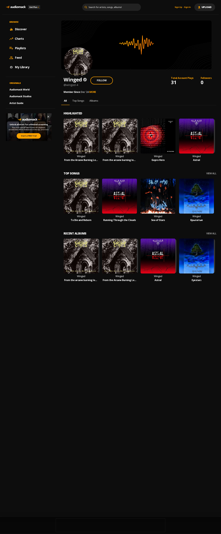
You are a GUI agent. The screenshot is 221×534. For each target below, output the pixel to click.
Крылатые (196, 220)
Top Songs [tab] (78, 100)
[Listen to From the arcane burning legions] (119, 136)
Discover (21, 29)
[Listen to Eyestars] (196, 256)
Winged (81, 156)
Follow (101, 80)
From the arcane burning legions (119, 160)
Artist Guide (16, 103)
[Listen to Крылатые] (196, 196)
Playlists (20, 48)
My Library (22, 67)
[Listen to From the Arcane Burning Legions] (81, 136)
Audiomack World (19, 89)
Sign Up (178, 7)
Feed (18, 58)
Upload (207, 7)
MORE (92, 92)
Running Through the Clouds (119, 220)
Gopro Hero (158, 160)
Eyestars (196, 280)
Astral (196, 160)
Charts (19, 39)
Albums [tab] (93, 100)
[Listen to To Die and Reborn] (81, 196)
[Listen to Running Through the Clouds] (119, 196)
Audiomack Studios (20, 96)
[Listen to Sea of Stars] (158, 196)
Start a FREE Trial (29, 135)
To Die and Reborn (81, 220)
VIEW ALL (211, 173)
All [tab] (65, 100)
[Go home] (16, 7)
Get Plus (34, 7)
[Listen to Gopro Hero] (158, 136)
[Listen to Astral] (196, 136)
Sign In (187, 7)
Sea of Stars (158, 220)
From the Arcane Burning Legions (81, 160)
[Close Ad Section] (48, 116)
